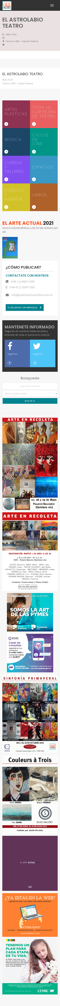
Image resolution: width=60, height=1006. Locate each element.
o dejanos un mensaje (23, 307)
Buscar (29, 401)
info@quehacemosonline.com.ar (32, 295)
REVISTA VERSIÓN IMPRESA (15, 228)
